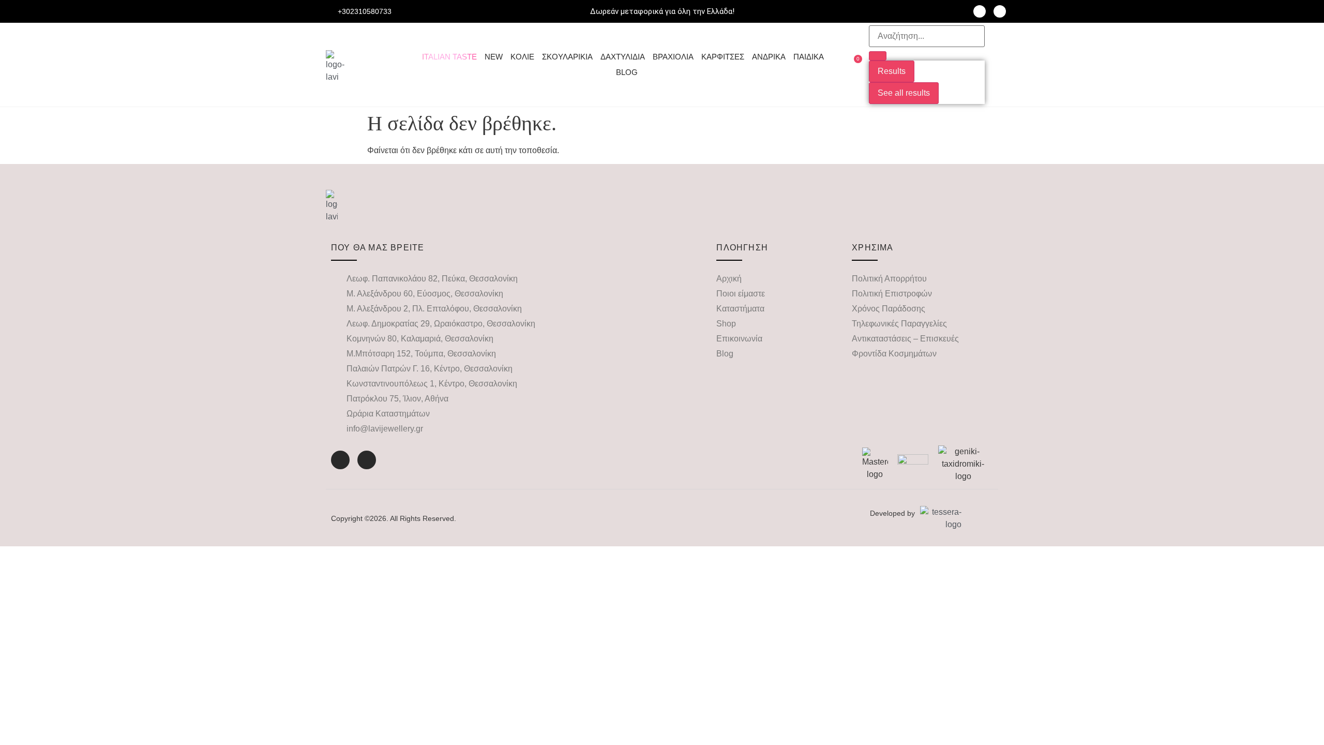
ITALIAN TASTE (449, 56)
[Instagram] (1000, 11)
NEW (494, 56)
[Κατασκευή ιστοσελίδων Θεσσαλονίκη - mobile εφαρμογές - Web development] (940, 518)
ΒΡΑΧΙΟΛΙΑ (673, 56)
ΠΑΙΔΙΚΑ (808, 56)
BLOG (627, 72)
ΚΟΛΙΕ (522, 56)
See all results (904, 92)
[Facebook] (979, 11)
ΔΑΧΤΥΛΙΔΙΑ (622, 56)
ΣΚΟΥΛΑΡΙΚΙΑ (567, 56)
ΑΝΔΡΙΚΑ (769, 56)
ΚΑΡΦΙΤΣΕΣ (722, 56)
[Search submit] (877, 56)
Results (892, 71)
